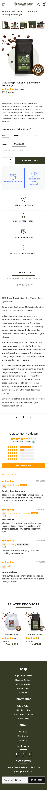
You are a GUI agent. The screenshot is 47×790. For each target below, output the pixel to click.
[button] (8, 89)
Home (5, 11)
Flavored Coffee (23, 680)
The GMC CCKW (23, 284)
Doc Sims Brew (11, 634)
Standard (19, 144)
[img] (8, 481)
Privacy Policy (23, 718)
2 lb (26, 135)
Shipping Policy (23, 710)
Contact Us (23, 740)
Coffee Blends (23, 684)
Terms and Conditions (23, 714)
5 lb (34, 135)
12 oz (16, 135)
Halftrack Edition (35, 634)
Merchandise (23, 688)
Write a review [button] (23, 465)
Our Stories (23, 736)
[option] (6, 25)
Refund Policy (23, 706)
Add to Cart (30, 160)
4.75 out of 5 (30, 438)
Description (23, 272)
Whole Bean (9, 150)
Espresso (24, 150)
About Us (23, 731)
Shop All (23, 692)
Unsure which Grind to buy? (16, 129)
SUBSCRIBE (36, 780)
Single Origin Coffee (23, 675)
